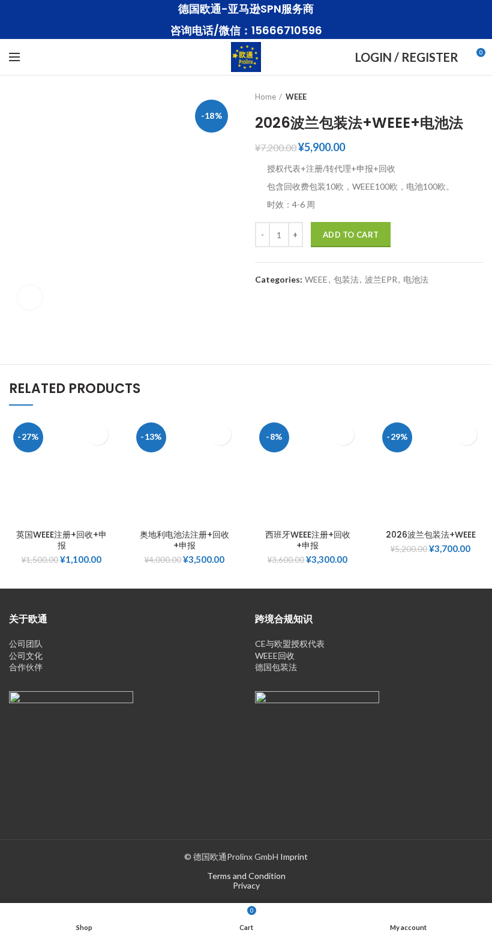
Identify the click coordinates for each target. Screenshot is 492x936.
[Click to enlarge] (30, 298)
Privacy (246, 885)
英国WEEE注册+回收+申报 (61, 540)
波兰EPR (381, 279)
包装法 (346, 279)
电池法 (415, 279)
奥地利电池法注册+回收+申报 (184, 540)
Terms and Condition (246, 876)
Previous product (453, 97)
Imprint (294, 856)
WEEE (296, 96)
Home (265, 96)
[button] (97, 434)
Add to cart (351, 234)
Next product (477, 97)
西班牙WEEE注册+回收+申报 (307, 540)
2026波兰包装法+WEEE (431, 534)
